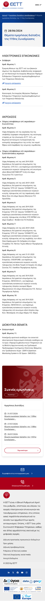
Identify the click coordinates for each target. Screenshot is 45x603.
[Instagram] (27, 572)
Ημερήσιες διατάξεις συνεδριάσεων (22, 15)
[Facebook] (18, 572)
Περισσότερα (11, 394)
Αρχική (4, 15)
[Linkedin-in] (9, 572)
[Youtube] (22, 572)
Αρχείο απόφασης (13, 83)
